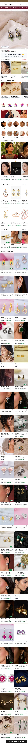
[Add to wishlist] (3, 741)
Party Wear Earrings (14, 10)
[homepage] (9, 4)
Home (2, 10)
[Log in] (26, 4)
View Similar (5, 46)
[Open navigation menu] (2, 4)
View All (24, 59)
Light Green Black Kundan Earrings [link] (23, 10)
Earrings (6, 10)
